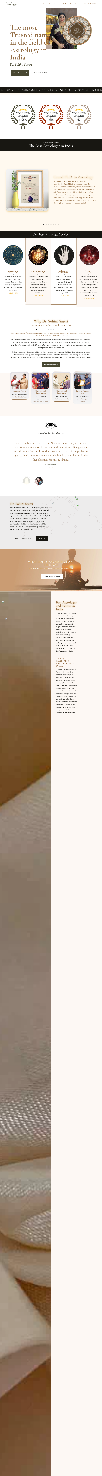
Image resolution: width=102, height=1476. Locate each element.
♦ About (42, 538)
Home (44, 4)
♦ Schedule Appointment (22, 538)
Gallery (65, 4)
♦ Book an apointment (52, 576)
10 (58, 224)
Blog (71, 4)
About (50, 4)
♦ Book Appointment (20, 73)
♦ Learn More (13, 293)
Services (56, 4)
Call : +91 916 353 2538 (90, 4)
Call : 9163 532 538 (40, 73)
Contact (77, 4)
